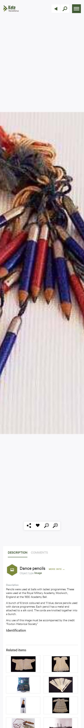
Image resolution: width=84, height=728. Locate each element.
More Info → (57, 568)
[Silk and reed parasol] (23, 705)
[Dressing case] (23, 685)
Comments (39, 552)
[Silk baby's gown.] (61, 705)
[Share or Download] (28, 525)
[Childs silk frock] (61, 664)
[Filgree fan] (61, 685)
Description (17, 552)
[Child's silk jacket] (23, 664)
